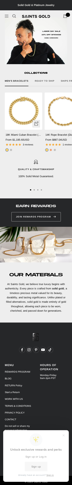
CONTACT (10, 419)
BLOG (8, 378)
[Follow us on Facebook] (22, 350)
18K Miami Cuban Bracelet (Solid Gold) (23, 134)
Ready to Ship (44, 81)
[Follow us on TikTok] (50, 350)
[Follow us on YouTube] (43, 350)
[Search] (14, 16)
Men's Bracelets (16, 81)
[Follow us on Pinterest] (36, 350)
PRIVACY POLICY (15, 412)
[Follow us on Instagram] (29, 350)
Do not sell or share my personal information (17, 428)
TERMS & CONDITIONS (18, 406)
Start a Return (12, 392)
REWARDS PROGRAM (17, 371)
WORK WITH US (14, 399)
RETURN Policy (13, 385)
